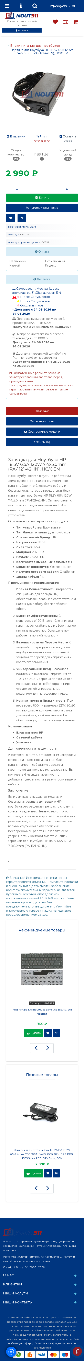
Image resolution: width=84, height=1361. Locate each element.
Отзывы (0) (42, 442)
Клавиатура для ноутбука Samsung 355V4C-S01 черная (42, 1011)
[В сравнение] (22, 218)
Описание (42, 411)
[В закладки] (10, 218)
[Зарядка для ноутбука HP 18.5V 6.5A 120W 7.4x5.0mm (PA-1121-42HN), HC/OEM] (42, 94)
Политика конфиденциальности (55, 1343)
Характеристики (42, 421)
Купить (35, 1033)
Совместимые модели (43, 431)
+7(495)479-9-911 (62, 6)
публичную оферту (20, 1343)
